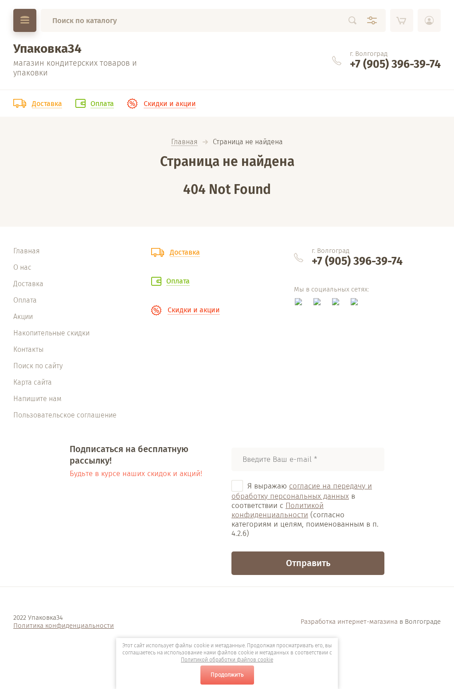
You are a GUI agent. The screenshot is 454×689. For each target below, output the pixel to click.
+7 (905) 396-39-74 (395, 64)
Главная (184, 142)
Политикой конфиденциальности (277, 510)
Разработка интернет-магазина (349, 622)
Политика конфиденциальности (63, 626)
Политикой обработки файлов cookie (227, 660)
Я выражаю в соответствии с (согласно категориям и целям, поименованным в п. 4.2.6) (305, 510)
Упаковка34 (47, 48)
